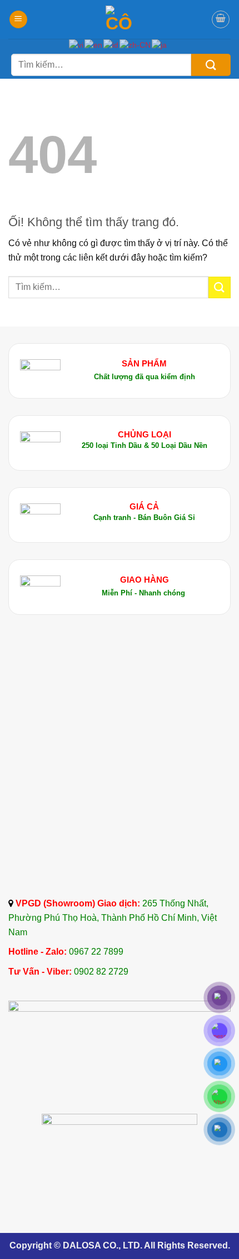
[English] (93, 44)
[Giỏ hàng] (221, 19)
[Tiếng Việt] (76, 44)
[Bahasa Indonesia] (111, 44)
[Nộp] (211, 65)
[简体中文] (136, 44)
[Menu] (18, 20)
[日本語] (160, 44)
